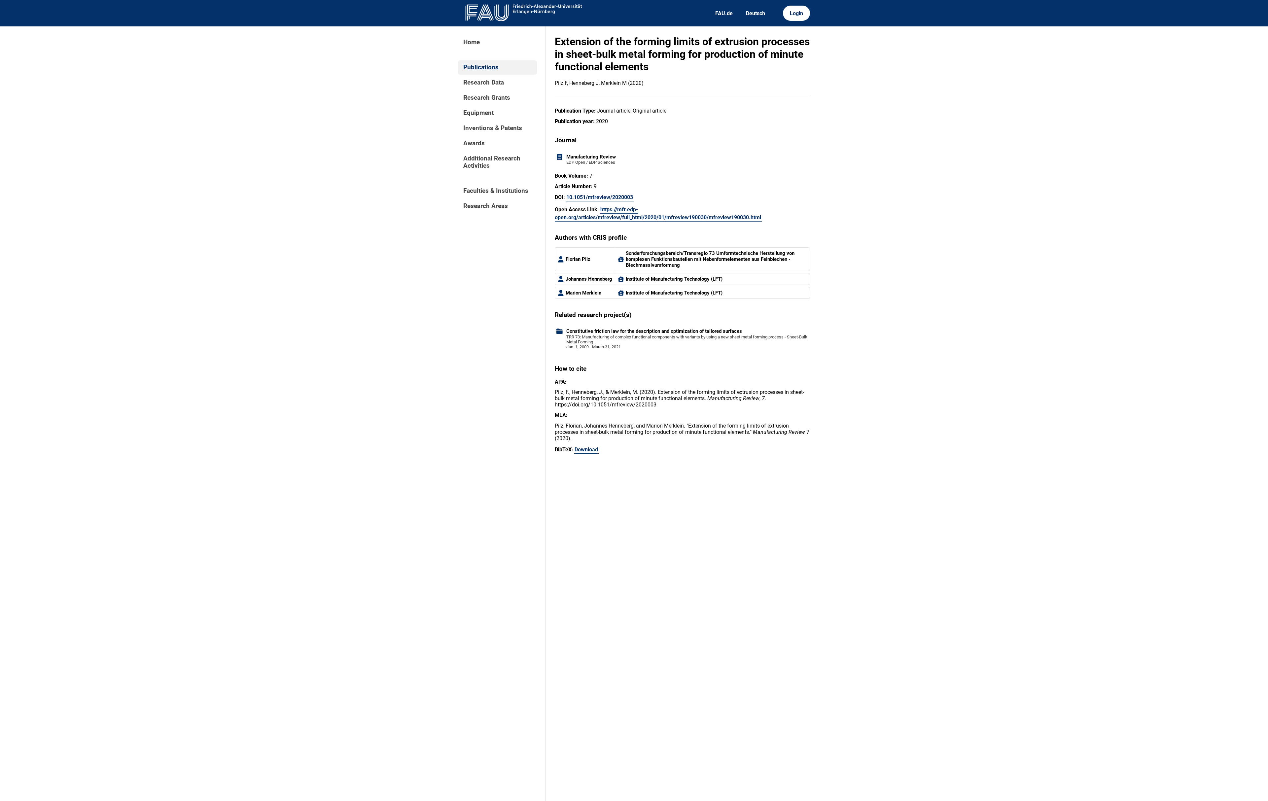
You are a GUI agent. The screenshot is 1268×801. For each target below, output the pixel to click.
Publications (481, 67)
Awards (474, 143)
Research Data (483, 82)
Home (471, 42)
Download (586, 449)
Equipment (478, 113)
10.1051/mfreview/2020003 (599, 197)
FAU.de (724, 13)
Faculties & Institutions (495, 190)
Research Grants (486, 97)
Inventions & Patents (492, 128)
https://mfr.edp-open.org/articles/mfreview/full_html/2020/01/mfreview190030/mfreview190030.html (658, 213)
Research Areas (485, 206)
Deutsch (755, 13)
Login (796, 13)
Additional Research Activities (491, 162)
